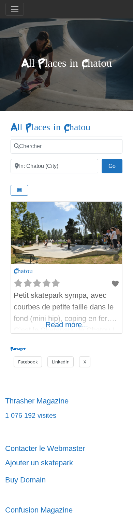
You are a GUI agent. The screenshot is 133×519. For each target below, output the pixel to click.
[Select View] (19, 190)
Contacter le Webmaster (45, 448)
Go (115, 166)
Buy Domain (25, 480)
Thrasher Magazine (37, 401)
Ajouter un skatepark (39, 462)
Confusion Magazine (39, 510)
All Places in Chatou (50, 127)
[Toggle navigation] (14, 9)
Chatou (23, 271)
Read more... (66, 324)
